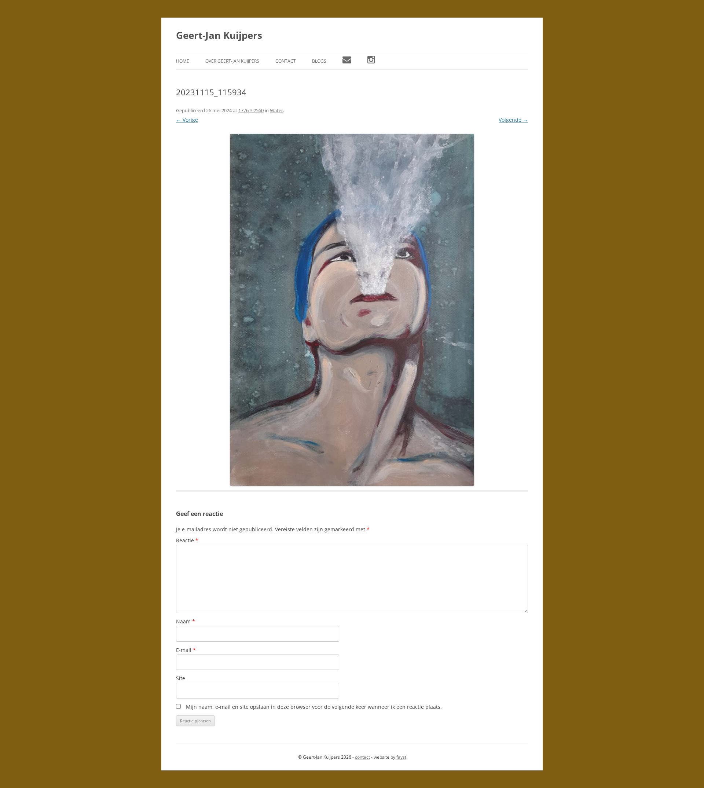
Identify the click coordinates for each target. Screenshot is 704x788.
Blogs (319, 61)
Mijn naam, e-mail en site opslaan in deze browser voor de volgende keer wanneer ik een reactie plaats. (314, 706)
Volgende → (513, 119)
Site (180, 678)
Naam (185, 621)
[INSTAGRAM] (371, 61)
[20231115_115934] (352, 310)
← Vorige (187, 119)
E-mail (186, 649)
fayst (401, 757)
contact (362, 757)
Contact (285, 61)
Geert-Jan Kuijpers (219, 35)
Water (276, 110)
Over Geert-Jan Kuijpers (232, 61)
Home (182, 61)
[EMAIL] (346, 61)
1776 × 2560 (251, 110)
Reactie (187, 540)
